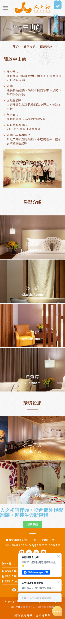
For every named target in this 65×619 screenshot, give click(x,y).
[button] (32, 524)
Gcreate (37, 606)
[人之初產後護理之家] (32, 8)
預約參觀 (55, 24)
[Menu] (5, 7)
